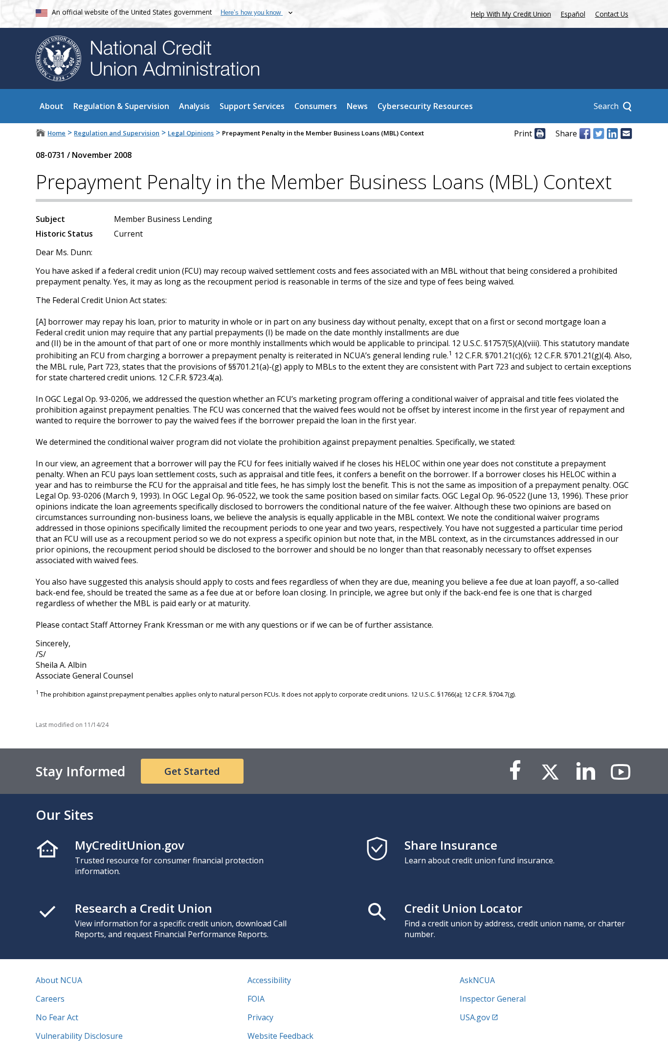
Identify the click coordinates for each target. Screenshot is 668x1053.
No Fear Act (57, 1017)
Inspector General (493, 998)
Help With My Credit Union (509, 13)
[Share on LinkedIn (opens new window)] (612, 133)
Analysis (194, 106)
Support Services (252, 106)
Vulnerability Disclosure (79, 1036)
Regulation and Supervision (116, 133)
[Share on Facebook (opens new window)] (585, 133)
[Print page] (540, 133)
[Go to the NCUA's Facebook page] (515, 771)
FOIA (256, 998)
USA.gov (475, 1017)
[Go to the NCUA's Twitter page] (550, 771)
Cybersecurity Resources (425, 106)
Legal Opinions (191, 133)
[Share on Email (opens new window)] (626, 133)
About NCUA (59, 980)
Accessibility (269, 980)
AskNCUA (477, 980)
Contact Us (611, 14)
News (357, 106)
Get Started (192, 771)
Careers (50, 998)
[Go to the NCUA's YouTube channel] (620, 771)
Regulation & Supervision (121, 106)
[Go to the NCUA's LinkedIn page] (585, 771)
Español (573, 14)
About (52, 106)
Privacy (260, 1017)
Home (56, 133)
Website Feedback (280, 1036)
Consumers (315, 106)
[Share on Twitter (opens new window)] (598, 133)
